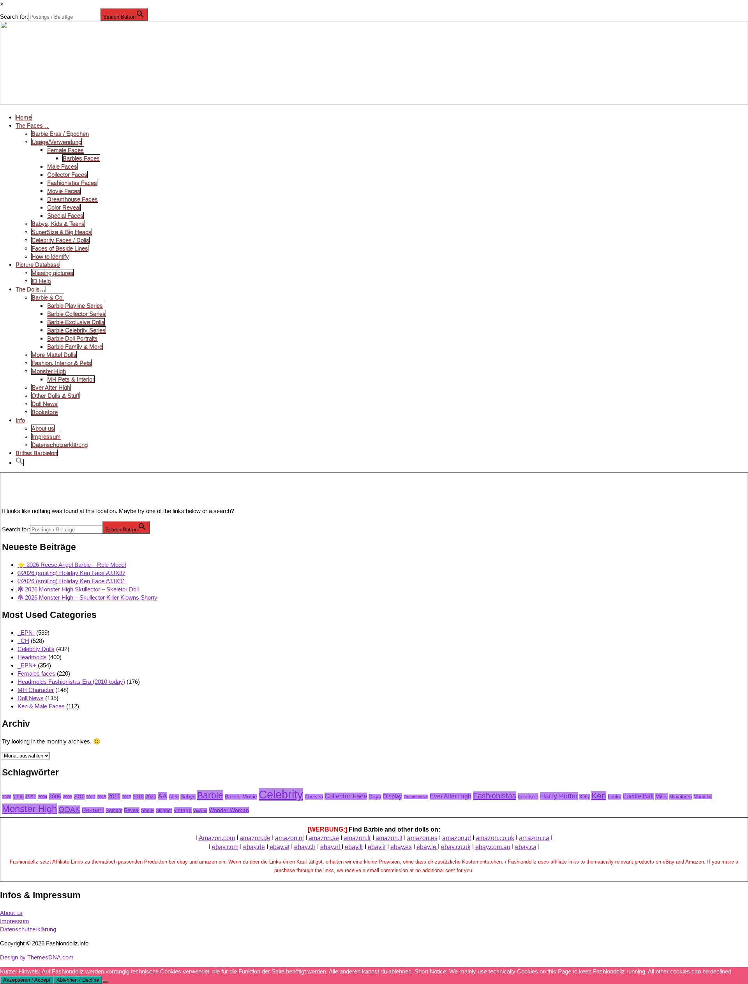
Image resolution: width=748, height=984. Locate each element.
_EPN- (26, 632)
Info (20, 420)
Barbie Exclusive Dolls (75, 322)
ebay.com (225, 847)
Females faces (36, 673)
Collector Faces (67, 174)
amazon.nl (289, 838)
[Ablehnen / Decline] (105, 981)
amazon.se (324, 838)
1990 (18, 797)
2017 (126, 797)
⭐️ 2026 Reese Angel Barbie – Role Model (72, 564)
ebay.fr (354, 847)
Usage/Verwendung (56, 141)
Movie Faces (63, 191)
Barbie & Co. (48, 297)
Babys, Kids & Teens (58, 223)
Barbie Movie (241, 797)
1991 (30, 796)
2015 (101, 797)
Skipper (164, 810)
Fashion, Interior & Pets (61, 362)
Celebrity (281, 794)
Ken (598, 795)
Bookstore (45, 412)
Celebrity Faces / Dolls (60, 240)
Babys (188, 797)
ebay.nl (331, 847)
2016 (114, 796)
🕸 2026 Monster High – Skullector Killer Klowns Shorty (87, 597)
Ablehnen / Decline (77, 980)
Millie (661, 796)
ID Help (41, 281)
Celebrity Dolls (36, 649)
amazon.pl (456, 838)
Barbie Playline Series (75, 305)
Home (24, 117)
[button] (20, 462)
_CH (23, 640)
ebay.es (401, 847)
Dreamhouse (416, 797)
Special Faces (65, 215)
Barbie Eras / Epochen (60, 133)
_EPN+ (27, 665)
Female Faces (65, 150)
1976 (6, 797)
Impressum (46, 436)
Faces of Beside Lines (60, 248)
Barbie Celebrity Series (76, 330)
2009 (67, 797)
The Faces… (32, 125)
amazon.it (389, 838)
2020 (150, 797)
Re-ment (93, 810)
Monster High (49, 371)
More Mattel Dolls (54, 354)
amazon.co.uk (495, 838)
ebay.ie (427, 847)
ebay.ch (305, 847)
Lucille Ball (638, 796)
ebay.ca (525, 847)
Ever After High (51, 387)
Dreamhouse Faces (72, 199)
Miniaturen (680, 797)
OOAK (69, 809)
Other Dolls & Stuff (55, 395)
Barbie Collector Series (76, 313)
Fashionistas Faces (72, 182)
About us (43, 428)
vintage (183, 810)
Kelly (584, 797)
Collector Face (346, 796)
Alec (174, 797)
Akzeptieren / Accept (26, 980)
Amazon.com (217, 838)
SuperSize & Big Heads (62, 231)
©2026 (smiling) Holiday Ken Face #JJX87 (71, 573)
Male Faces (62, 166)
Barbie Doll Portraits (72, 338)
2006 (55, 796)
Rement (114, 810)
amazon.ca (534, 838)
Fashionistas (494, 795)
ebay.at (279, 847)
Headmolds (32, 657)
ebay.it (377, 847)
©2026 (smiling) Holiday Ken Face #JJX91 (71, 581)
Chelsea (314, 797)
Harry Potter (559, 796)
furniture (528, 796)
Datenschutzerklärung (60, 444)
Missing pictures (52, 272)
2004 (42, 797)
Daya (375, 797)
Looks (614, 797)
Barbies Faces (81, 158)
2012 (90, 797)
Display (392, 796)
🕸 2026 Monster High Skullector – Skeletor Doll (78, 589)
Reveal (131, 810)
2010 (79, 797)
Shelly (147, 810)
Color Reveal (63, 207)
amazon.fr (357, 838)
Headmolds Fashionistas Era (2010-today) (71, 681)
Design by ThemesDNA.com (37, 957)
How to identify (50, 256)
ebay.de (254, 847)
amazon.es (422, 838)
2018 (138, 797)
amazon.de (255, 838)
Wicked (200, 810)
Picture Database (38, 264)
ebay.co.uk (456, 847)
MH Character (36, 690)
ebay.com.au (492, 847)
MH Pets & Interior (70, 379)
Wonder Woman (229, 810)
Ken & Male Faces (41, 706)
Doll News (45, 403)
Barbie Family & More (74, 346)
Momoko (702, 796)
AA (162, 796)
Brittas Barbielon (36, 453)
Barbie (210, 795)
